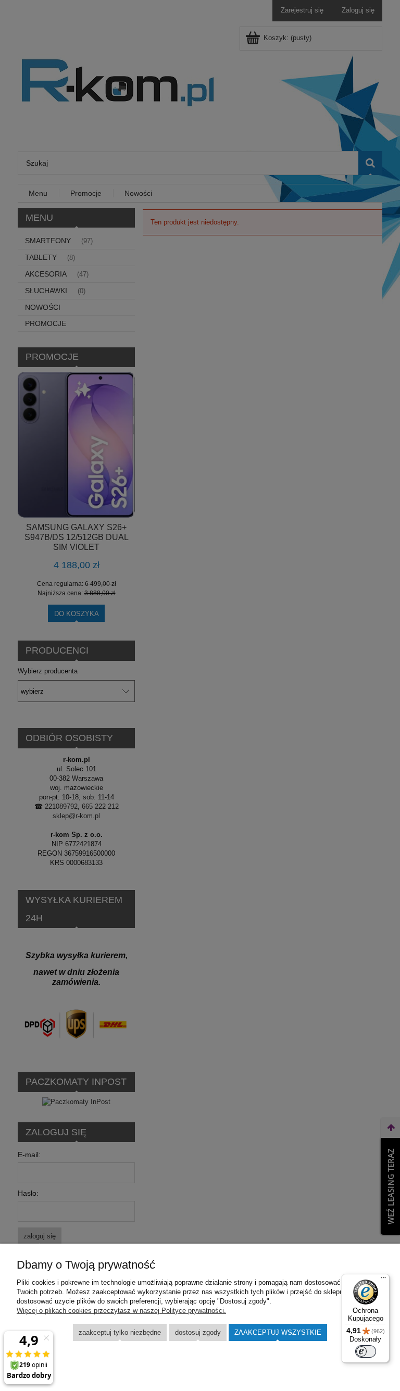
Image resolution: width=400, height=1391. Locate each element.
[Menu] (383, 1280)
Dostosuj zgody (198, 1332)
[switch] (365, 1351)
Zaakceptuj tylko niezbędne (120, 1332)
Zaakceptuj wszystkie (277, 1332)
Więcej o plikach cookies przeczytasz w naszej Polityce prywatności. (121, 1310)
